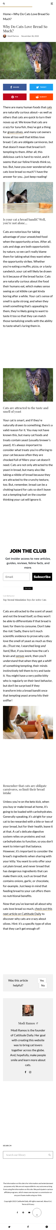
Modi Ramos (13, 36)
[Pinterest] (23, 1212)
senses (20, 656)
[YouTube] (29, 1212)
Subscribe (42, 576)
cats (49, 107)
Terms (24, 1204)
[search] (49, 1154)
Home (7, 14)
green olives (15, 132)
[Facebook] (17, 1212)
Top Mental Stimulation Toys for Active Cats (24, 599)
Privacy (31, 1204)
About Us (47, 1201)
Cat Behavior (9, 596)
